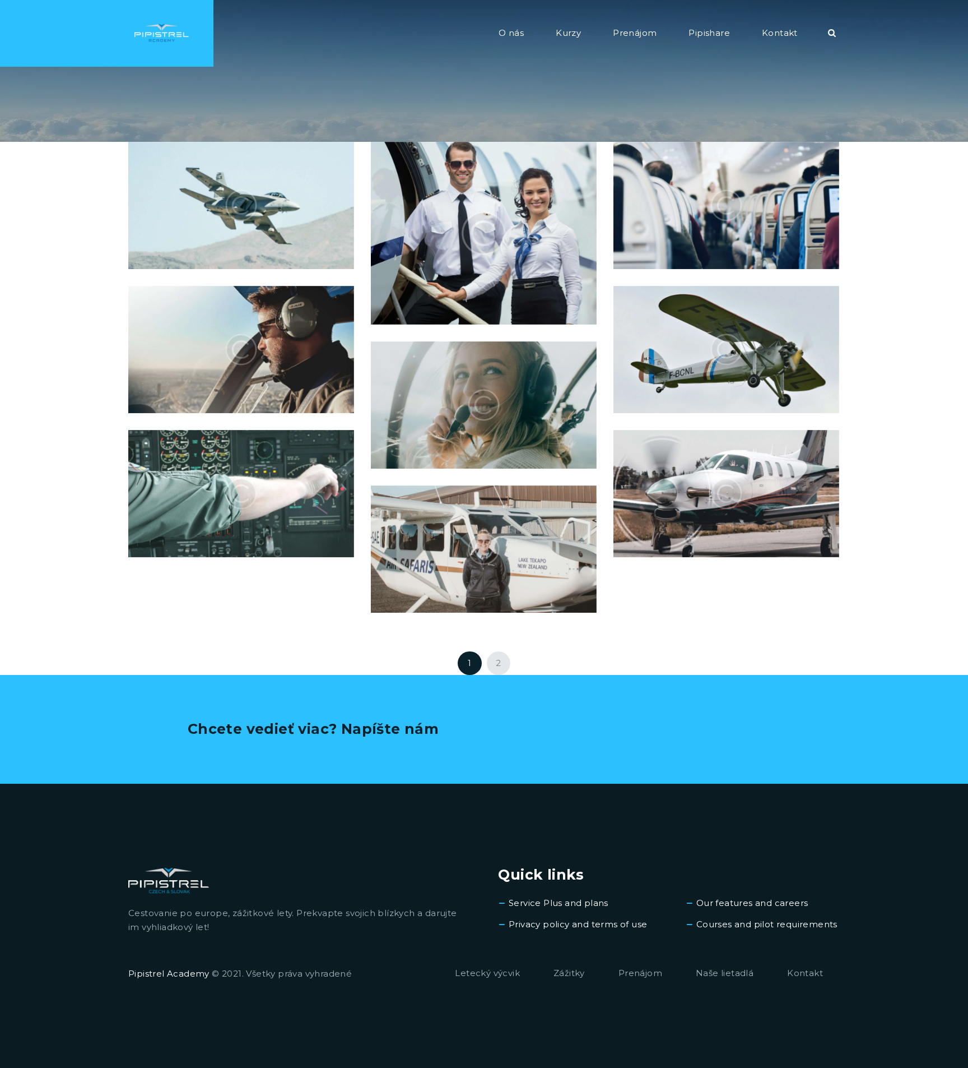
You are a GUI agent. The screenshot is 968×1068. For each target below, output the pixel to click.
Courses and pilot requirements (766, 924)
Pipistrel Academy (169, 973)
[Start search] (832, 33)
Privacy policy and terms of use (578, 924)
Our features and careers (752, 903)
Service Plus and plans (558, 903)
